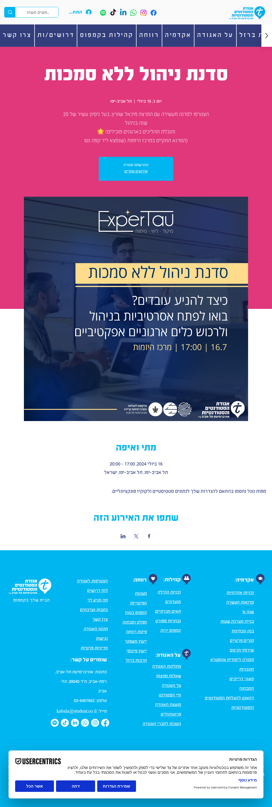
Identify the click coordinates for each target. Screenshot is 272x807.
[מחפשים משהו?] (10, 12)
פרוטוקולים (171, 714)
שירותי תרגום (242, 650)
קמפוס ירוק (170, 631)
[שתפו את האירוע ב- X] (136, 536)
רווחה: (140, 581)
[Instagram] (143, 13)
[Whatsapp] (133, 13)
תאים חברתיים (168, 612)
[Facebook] (154, 13)
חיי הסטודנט (170, 695)
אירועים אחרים (136, 172)
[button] (215, 35)
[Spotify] (103, 13)
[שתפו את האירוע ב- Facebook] (149, 536)
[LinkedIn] (75, 723)
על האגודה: (168, 656)
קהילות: (172, 580)
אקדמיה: (244, 581)
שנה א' (248, 612)
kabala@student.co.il (77, 711)
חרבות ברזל (136, 661)
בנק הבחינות (243, 631)
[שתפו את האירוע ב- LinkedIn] (123, 536)
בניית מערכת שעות (237, 622)
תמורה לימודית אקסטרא (232, 660)
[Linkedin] (123, 13)
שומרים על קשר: (88, 660)
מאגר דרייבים (242, 679)
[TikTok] (113, 13)
